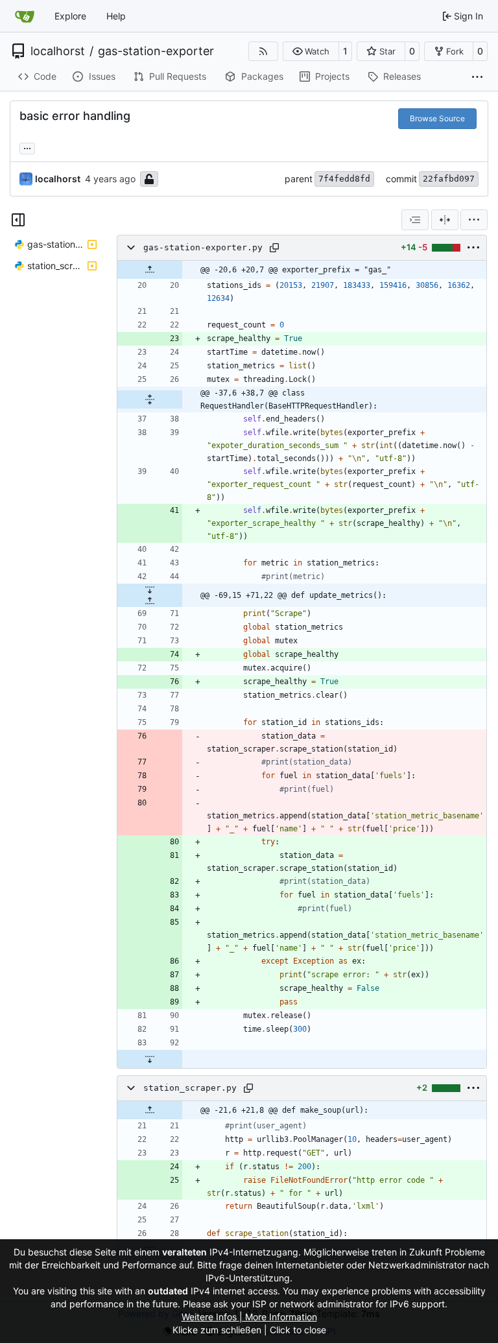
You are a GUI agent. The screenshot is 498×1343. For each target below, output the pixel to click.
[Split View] (444, 219)
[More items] (477, 77)
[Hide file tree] (18, 219)
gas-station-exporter (156, 51)
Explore (70, 15)
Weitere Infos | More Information (249, 1316)
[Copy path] (274, 248)
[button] (311, 51)
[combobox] (415, 219)
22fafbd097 (449, 179)
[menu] (474, 219)
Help (116, 15)
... (27, 147)
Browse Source (437, 118)
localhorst (57, 51)
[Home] (24, 16)
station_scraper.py (190, 1088)
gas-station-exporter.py (203, 247)
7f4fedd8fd (344, 179)
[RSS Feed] (263, 51)
